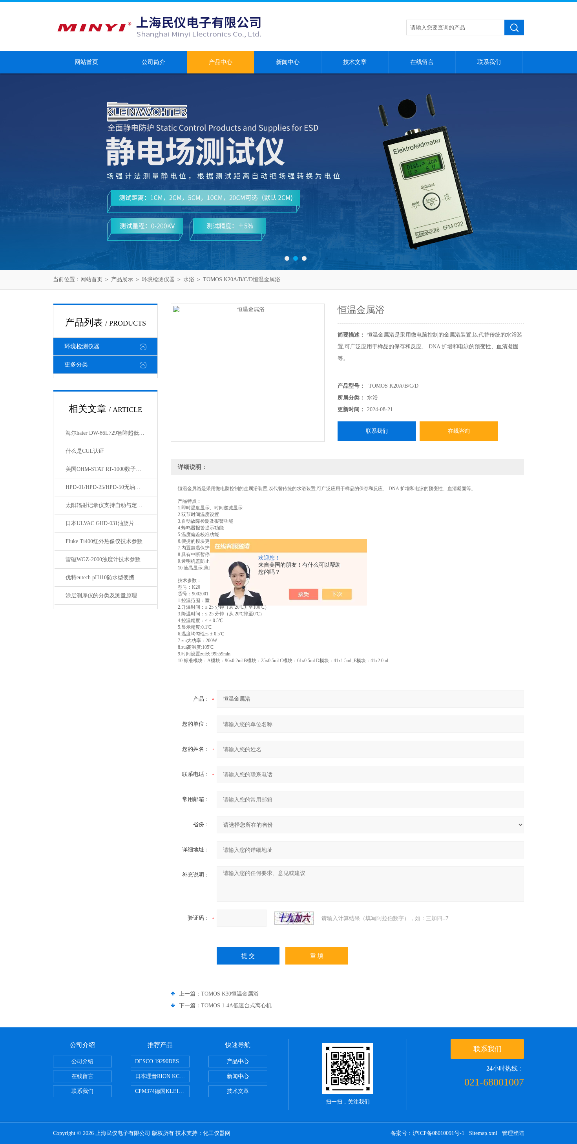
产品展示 (122, 279)
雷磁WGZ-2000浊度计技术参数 (103, 559)
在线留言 (422, 62)
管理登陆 (513, 1133)
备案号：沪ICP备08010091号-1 (427, 1133)
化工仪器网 (216, 1133)
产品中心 (220, 62)
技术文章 (355, 62)
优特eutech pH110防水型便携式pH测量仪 (111, 577)
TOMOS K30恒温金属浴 (230, 994)
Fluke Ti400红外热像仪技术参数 (104, 541)
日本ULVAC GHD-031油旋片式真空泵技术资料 (111, 523)
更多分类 (76, 364)
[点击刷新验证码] (294, 918)
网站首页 (86, 62)
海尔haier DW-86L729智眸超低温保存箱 (111, 433)
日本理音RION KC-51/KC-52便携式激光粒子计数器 (162, 1076)
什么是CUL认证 (85, 451)
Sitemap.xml (483, 1133)
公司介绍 (82, 1061)
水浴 (188, 279)
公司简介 (153, 62)
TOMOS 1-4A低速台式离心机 (236, 1006)
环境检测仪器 (158, 279)
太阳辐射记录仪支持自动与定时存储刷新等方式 (111, 505)
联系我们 (489, 62)
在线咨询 (459, 431)
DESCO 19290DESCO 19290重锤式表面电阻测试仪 (162, 1061)
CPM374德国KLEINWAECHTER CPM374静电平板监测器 (162, 1091)
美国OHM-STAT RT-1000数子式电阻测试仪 (111, 469)
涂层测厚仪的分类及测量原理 (101, 596)
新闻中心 (287, 62)
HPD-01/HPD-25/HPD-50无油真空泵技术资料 (111, 487)
